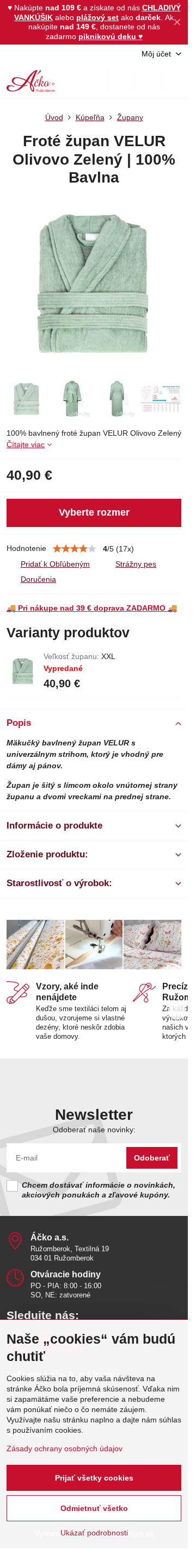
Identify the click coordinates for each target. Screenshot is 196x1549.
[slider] (74, 548)
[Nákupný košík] (148, 81)
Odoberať (152, 1157)
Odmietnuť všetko (94, 1508)
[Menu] (175, 81)
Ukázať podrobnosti (94, 1532)
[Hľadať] (121, 81)
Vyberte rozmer (94, 512)
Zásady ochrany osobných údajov (64, 1448)
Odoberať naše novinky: (94, 1129)
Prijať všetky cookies (94, 1477)
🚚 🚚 (92, 608)
